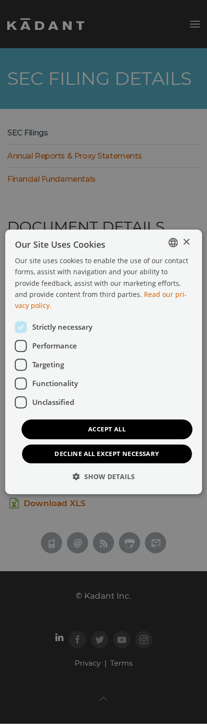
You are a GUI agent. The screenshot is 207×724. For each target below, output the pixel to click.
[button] (104, 477)
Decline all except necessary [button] (106, 454)
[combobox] (173, 242)
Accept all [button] (107, 429)
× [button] (186, 242)
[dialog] (103, 361)
